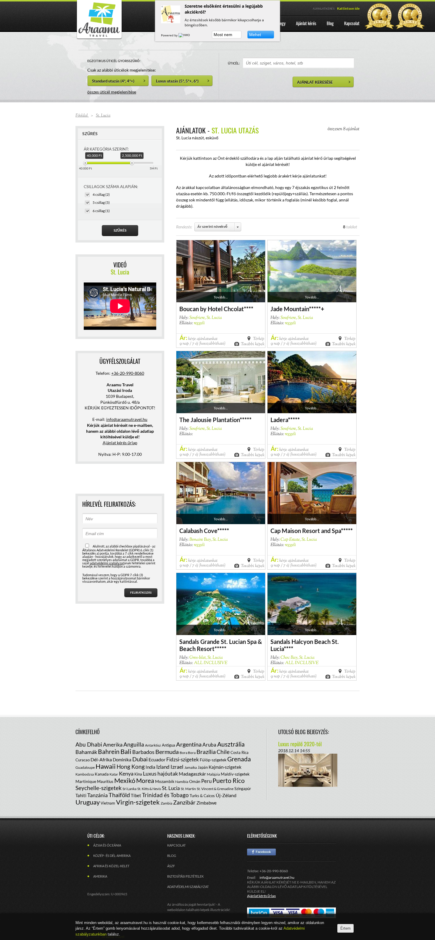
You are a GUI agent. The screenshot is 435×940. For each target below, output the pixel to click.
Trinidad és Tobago (165, 795)
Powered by (169, 35)
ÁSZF (171, 866)
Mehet (255, 34)
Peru (206, 781)
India (150, 767)
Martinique (85, 781)
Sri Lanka (129, 788)
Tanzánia (97, 795)
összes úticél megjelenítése (111, 91)
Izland (163, 767)
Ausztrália (231, 744)
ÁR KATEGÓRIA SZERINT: (106, 149)
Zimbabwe (206, 802)
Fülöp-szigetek (213, 759)
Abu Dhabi (88, 744)
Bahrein (109, 751)
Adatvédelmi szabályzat (188, 887)
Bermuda (167, 751)
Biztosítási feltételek (185, 876)
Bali (125, 751)
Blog (171, 855)
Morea (145, 780)
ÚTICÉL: (234, 63)
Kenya (126, 773)
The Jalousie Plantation (209, 419)
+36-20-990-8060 (127, 373)
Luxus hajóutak (160, 773)
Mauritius (105, 781)
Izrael (176, 766)
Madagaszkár (192, 773)
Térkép (258, 338)
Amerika (113, 744)
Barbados (143, 752)
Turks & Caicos (202, 795)
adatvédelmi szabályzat (107, 563)
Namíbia (181, 781)
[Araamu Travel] (99, 37)
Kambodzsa (84, 774)
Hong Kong (131, 766)
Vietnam (108, 803)
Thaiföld (119, 794)
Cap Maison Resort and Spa (305, 530)
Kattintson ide (348, 8)
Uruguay (87, 802)
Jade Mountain (289, 308)
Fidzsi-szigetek (182, 759)
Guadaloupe (85, 767)
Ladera (279, 419)
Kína (138, 774)
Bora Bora (188, 752)
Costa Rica (240, 752)
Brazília (206, 751)
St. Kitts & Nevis (149, 788)
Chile (223, 751)
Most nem (223, 34)
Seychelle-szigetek (98, 787)
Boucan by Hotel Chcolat (211, 308)
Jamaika (190, 767)
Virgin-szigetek (138, 802)
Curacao (82, 760)
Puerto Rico (228, 780)
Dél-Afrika (101, 759)
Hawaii (106, 766)
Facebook (261, 852)
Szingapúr (242, 788)
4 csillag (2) (101, 194)
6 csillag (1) (101, 211)
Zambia (166, 803)
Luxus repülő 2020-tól (300, 744)
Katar (113, 774)
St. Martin (188, 788)
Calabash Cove (198, 530)
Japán (203, 767)
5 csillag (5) (101, 202)
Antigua (168, 745)
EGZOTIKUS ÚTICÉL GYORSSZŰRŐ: (114, 61)
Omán (194, 781)
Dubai (140, 759)
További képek (252, 343)
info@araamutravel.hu (277, 877)
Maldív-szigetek (235, 773)
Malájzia (213, 774)
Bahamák (86, 752)
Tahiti (80, 795)
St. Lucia (171, 788)
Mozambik (164, 781)
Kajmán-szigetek (225, 767)
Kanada (102, 773)
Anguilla (133, 744)
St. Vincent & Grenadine (215, 788)
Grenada (239, 759)
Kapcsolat (176, 845)
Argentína (189, 744)
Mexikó (124, 780)
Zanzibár (184, 802)
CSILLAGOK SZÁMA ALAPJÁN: (111, 186)
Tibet (136, 795)
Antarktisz (153, 745)
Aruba (209, 745)
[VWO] (184, 35)
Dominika (122, 759)
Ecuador (157, 759)
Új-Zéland (226, 795)
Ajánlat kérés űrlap (120, 442)
